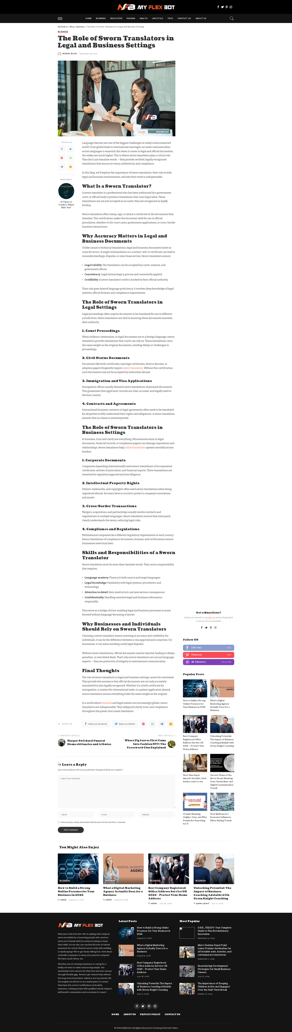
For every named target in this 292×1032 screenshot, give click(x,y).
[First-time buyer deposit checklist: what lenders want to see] (195, 763)
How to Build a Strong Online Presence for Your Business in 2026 (194, 704)
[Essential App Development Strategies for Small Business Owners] (187, 971)
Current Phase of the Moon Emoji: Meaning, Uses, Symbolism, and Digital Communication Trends (221, 782)
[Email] (70, 167)
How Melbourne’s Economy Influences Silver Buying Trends (221, 817)
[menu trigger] (61, 18)
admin (63, 900)
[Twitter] (222, 7)
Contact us (210, 617)
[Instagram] (231, 7)
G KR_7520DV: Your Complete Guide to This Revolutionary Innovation (214, 931)
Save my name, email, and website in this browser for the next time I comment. (93, 822)
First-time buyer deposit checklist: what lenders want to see (195, 778)
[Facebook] (218, 7)
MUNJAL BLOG (70, 54)
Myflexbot (127, 1028)
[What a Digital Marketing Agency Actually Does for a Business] (222, 688)
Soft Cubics (172, 1028)
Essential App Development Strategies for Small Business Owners (214, 969)
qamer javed (202, 903)
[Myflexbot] (146, 7)
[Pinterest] (227, 7)
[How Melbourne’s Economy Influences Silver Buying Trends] (222, 802)
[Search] (231, 18)
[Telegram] (61, 167)
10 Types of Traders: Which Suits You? (66, 205)
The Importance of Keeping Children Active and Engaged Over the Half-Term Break (214, 986)
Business (63, 32)
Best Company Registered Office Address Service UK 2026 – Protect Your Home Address (193, 743)
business (107, 703)
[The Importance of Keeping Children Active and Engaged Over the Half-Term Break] (187, 988)
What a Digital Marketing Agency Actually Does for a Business (123, 891)
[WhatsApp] (70, 158)
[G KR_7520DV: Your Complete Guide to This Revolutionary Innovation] (187, 933)
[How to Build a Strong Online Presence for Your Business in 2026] (195, 688)
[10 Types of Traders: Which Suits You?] (66, 191)
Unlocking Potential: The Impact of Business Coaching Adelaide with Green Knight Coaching (212, 893)
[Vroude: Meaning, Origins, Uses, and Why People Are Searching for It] (195, 802)
